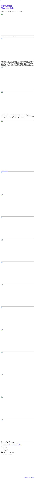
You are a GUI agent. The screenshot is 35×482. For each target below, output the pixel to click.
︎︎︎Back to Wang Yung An (29, 477)
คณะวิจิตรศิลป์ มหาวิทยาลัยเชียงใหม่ (14, 444)
